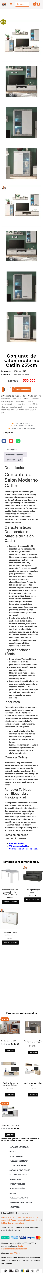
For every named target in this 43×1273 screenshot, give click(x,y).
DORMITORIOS (15, 1179)
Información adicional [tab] (15, 455)
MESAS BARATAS (16, 1156)
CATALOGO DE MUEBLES (19, 1147)
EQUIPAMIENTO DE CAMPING (21, 1202)
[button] (3, 441)
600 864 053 (15, 1253)
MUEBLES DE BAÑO (17, 1189)
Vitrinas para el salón (18, 846)
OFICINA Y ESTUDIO (17, 1184)
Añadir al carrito (23, 389)
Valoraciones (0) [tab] (13, 460)
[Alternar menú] (11, 4)
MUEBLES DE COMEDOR (19, 1161)
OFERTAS (13, 1152)
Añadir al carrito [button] (10, 902)
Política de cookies (20, 1217)
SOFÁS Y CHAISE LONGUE (20, 1170)
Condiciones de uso (33, 1220)
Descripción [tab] (11, 450)
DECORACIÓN (15, 1207)
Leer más (10, 1050)
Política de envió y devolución (13, 1223)
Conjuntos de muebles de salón (23, 849)
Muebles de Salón (21, 374)
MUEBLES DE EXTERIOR (19, 1198)
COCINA (13, 1193)
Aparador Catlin (16, 843)
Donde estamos (17, 1220)
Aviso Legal (6, 1217)
